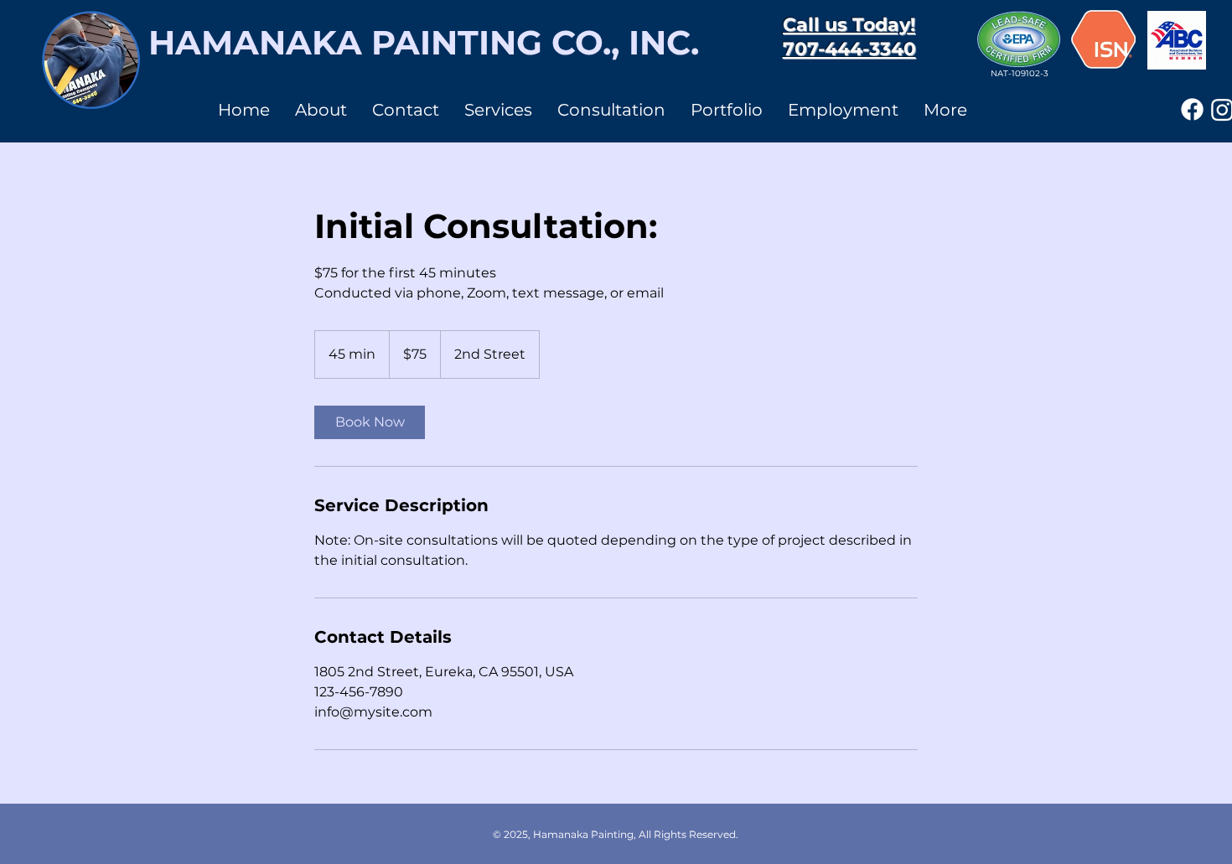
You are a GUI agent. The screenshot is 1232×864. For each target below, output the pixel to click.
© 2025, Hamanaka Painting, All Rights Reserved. (615, 834)
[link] (369, 422)
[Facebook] (1192, 109)
